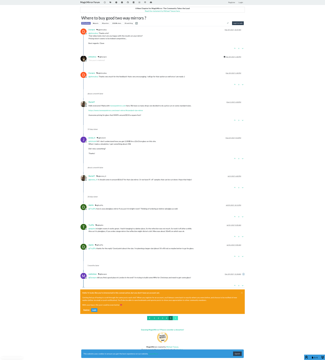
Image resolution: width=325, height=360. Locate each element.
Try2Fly (91, 225)
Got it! (237, 354)
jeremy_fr (91, 138)
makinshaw (92, 274)
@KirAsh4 (101, 138)
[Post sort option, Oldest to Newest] (228, 23)
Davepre (91, 30)
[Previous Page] (149, 318)
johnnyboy (92, 57)
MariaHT (91, 102)
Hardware (87, 23)
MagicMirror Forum (90, 2)
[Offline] (84, 58)
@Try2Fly (100, 205)
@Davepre (103, 57)
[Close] (242, 292)
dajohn (91, 205)
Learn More (153, 354)
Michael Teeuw (172, 347)
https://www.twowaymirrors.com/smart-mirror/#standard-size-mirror (115, 110)
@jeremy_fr (102, 176)
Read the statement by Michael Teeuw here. (162, 11)
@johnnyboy (102, 30)
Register (86, 310)
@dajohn (100, 225)
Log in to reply (238, 23)
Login (94, 310)
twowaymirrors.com (118, 106)
